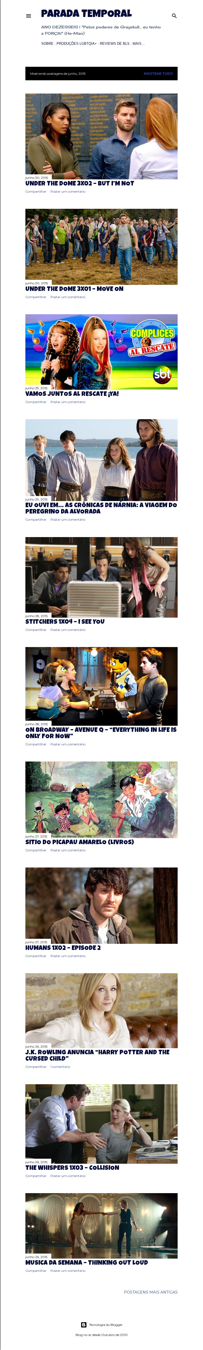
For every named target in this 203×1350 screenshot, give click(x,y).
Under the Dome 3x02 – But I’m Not (79, 184)
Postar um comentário (67, 191)
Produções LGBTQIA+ (77, 44)
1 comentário (60, 1067)
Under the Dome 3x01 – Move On (74, 289)
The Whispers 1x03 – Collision (72, 1168)
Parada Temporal (86, 15)
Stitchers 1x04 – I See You (65, 622)
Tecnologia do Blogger (106, 1325)
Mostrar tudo (158, 74)
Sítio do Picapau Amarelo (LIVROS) (79, 843)
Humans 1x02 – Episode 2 (63, 948)
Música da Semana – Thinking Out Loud (86, 1263)
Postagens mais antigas (151, 1292)
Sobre (47, 44)
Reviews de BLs (115, 44)
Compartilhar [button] (36, 191)
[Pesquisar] (174, 15)
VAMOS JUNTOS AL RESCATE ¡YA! (72, 394)
